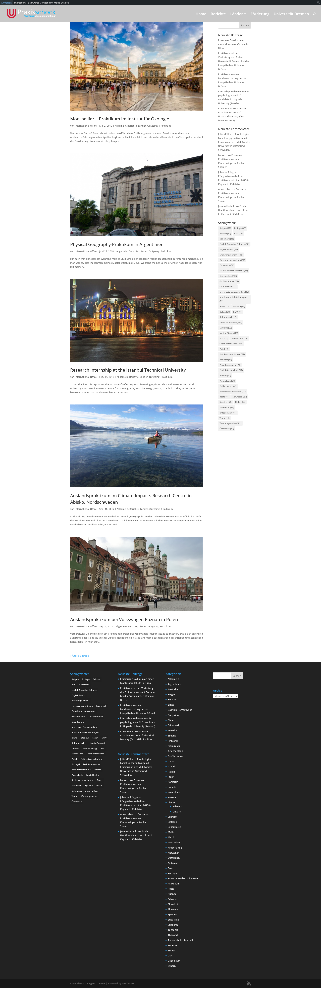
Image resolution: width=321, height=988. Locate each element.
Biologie (240, 228)
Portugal (226, 359)
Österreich (227, 428)
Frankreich (227, 265)
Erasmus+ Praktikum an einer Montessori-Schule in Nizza (233, 44)
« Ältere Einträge (79, 655)
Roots (224, 396)
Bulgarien (173, 715)
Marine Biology (229, 333)
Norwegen (173, 852)
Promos (225, 375)
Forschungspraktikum (232, 260)
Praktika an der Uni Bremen (183, 878)
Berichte (218, 14)
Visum (225, 418)
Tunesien (173, 945)
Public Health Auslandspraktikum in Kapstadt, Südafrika (233, 210)
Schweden (240, 396)
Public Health (228, 386)
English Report (229, 249)
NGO (224, 338)
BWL (238, 233)
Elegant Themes (96, 983)
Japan (171, 776)
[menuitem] (318, 2)
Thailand (173, 935)
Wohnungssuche (230, 423)
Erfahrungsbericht (231, 254)
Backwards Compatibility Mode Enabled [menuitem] (48, 2)
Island (171, 766)
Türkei (240, 402)
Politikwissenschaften (232, 354)
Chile (171, 720)
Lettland (172, 822)
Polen (171, 868)
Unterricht (227, 407)
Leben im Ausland (231, 322)
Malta (171, 832)
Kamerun (173, 781)
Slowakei (173, 904)
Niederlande (239, 338)
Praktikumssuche (230, 365)
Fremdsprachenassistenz (234, 270)
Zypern (172, 965)
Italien (225, 311)
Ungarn (177, 811)
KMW (237, 311)
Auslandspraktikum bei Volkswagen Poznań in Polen (124, 619)
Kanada (172, 787)
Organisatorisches (231, 343)
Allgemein (120, 125)
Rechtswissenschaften (233, 391)
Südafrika (173, 919)
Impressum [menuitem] (20, 2)
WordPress (128, 983)
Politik (224, 349)
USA (170, 955)
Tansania (173, 929)
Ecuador (172, 730)
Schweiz (177, 806)
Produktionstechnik (231, 370)
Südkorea (173, 924)
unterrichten (228, 412)
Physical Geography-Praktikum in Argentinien (117, 244)
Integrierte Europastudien (234, 291)
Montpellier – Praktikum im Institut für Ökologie (119, 119)
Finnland (173, 740)
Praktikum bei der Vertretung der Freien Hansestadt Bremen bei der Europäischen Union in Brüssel (233, 61)
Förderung (260, 14)
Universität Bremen (291, 14)
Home (201, 14)
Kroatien (172, 797)
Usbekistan (174, 960)
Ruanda (172, 893)
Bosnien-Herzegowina (180, 709)
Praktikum (165, 125)
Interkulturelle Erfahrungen (233, 299)
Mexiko (172, 837)
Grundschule (228, 286)
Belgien (225, 228)
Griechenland (228, 276)
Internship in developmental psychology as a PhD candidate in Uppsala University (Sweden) (137, 722)
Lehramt (226, 327)
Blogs (171, 704)
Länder (236, 14)
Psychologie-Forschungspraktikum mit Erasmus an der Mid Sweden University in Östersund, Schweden (234, 141)
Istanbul (239, 306)
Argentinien (174, 684)
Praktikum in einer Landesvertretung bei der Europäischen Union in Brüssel (137, 709)
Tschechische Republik (181, 940)
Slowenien (173, 909)
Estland (172, 735)
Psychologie (227, 380)
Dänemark (227, 238)
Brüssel (225, 233)
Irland (224, 306)
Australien (173, 689)
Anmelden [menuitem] (6, 2)
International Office (86, 125)
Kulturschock (228, 317)
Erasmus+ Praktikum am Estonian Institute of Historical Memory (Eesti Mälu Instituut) (137, 735)
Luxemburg (174, 827)
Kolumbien (174, 792)
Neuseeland (174, 842)
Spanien (226, 402)
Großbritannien (229, 281)
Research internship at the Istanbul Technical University (128, 370)
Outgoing (152, 125)
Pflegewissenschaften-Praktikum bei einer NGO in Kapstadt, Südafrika (233, 180)
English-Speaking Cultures (234, 244)
